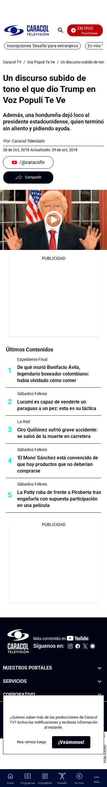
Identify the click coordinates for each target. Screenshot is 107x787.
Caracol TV (12, 62)
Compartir (33, 177)
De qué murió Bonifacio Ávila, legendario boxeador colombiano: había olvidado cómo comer (53, 373)
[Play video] (53, 220)
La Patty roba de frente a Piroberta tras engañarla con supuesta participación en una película (59, 498)
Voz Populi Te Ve (41, 62)
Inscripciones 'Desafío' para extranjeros (42, 45)
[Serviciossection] (99, 681)
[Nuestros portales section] (99, 668)
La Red (23, 421)
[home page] (26, 30)
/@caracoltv (32, 162)
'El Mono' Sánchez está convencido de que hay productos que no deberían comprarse (57, 464)
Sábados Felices (32, 393)
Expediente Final (32, 359)
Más (97, 781)
